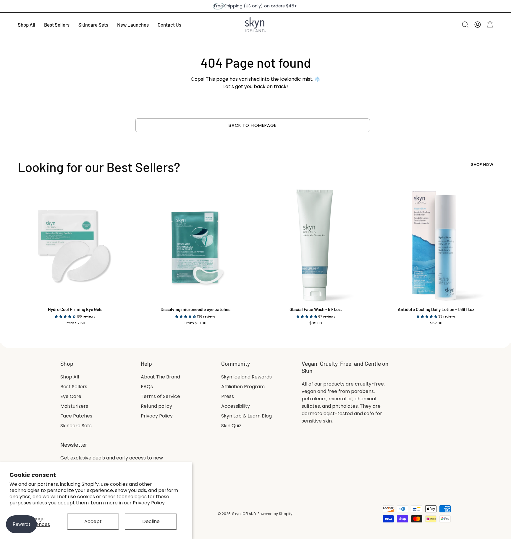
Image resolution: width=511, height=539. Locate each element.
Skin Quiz (231, 425)
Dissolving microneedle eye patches (195, 309)
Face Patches (76, 415)
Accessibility (235, 406)
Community (235, 363)
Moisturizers (74, 406)
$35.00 (315, 323)
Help (146, 363)
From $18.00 (195, 323)
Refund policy (156, 406)
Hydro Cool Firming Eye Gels (75, 309)
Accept (93, 521)
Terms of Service (160, 396)
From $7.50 (75, 323)
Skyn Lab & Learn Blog (246, 415)
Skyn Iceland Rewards (246, 376)
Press (227, 396)
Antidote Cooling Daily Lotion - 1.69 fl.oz (436, 309)
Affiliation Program (243, 386)
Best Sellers (73, 386)
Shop (66, 363)
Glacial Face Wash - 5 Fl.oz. (316, 309)
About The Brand (160, 376)
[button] (465, 24)
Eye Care (70, 396)
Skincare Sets (76, 425)
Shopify (285, 513)
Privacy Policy (149, 502)
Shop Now (482, 164)
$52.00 (436, 323)
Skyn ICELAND (244, 513)
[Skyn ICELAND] (255, 24)
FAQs (147, 386)
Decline (151, 521)
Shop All (69, 376)
